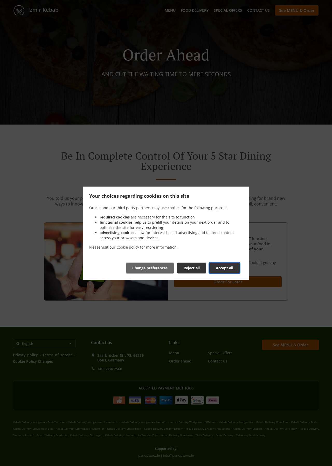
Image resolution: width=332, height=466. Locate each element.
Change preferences (150, 267)
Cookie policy (127, 247)
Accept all (224, 267)
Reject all (192, 267)
